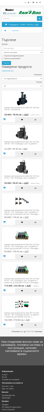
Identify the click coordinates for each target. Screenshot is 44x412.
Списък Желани (8, 409)
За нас (4, 377)
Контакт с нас (7, 386)
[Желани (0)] (33, 2)
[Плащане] (40, 2)
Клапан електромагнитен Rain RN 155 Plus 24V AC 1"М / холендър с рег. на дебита (21, 143)
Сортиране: (38, 75)
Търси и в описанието (12, 58)
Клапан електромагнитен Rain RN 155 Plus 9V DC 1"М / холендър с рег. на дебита (21, 177)
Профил (5, 404)
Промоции (6, 398)
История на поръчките (11, 407)
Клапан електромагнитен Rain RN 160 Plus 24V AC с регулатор (21, 108)
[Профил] (29, 2)
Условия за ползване (10, 379)
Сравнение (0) (7, 71)
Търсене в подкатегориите (14, 56)
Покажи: (39, 82)
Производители (8, 395)
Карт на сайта (8, 388)
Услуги (4, 374)
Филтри (5, 44)
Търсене (15, 30)
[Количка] (37, 2)
